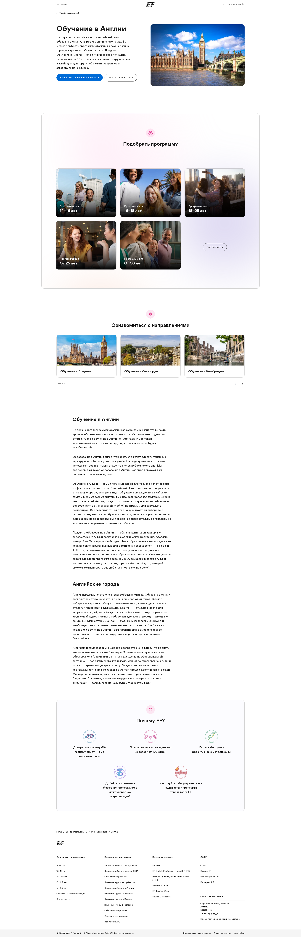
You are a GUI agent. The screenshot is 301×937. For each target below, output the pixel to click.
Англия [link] (114, 831)
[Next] (242, 383)
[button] (62, 4)
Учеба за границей (69, 13)
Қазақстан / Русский (70, 933)
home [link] (59, 831)
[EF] (150, 4)
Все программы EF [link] (75, 831)
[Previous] (235, 383)
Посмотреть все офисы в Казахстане (220, 919)
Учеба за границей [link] (98, 831)
